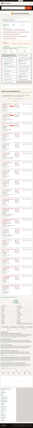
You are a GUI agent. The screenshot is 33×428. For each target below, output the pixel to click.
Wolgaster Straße (3, 414)
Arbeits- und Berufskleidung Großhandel (9, 38)
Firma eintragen (21, 0)
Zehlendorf (3, 323)
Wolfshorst (2, 412)
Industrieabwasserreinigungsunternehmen (24, 66)
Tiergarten (19, 318)
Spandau (3, 317)
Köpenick (19, 309)
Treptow (3, 320)
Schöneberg (19, 315)
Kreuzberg (3, 309)
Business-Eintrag (27, 43)
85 (17, 51)
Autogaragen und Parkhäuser (8, 79)
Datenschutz (16, 424)
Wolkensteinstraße (3, 417)
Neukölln (19, 312)
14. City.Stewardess (5, 229)
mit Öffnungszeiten (6, 43)
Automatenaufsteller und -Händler (23, 79)
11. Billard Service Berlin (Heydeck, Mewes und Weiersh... (8, 200)
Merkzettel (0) (12, 0)
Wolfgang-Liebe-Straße (4, 400)
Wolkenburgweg (3, 415)
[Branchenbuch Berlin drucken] (1, 327)
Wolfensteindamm (3, 392)
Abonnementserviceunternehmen (23, 71)
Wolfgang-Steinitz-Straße (4, 401)
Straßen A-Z (30, 424)
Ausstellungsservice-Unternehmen (24, 32)
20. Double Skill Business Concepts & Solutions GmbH (8, 286)
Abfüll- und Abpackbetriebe (7, 71)
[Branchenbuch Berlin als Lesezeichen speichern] (17, 327)
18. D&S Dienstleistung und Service (8, 267)
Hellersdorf (3, 307)
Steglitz (19, 317)
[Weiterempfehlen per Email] (28, 104)
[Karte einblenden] (23, 104)
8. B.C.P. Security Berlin (6, 170)
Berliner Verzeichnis (5, 17)
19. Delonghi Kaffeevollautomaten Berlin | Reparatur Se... (8, 277)
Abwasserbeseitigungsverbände (8, 29)
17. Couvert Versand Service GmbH (8, 258)
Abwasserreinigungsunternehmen (20, 29)
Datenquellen (26, 424)
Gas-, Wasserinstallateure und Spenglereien (10, 36)
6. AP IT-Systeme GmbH (6, 153)
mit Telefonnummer (14, 43)
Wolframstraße (3, 404)
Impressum (13, 424)
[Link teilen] (9, 327)
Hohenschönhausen (20, 307)
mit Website (21, 43)
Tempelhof (3, 318)
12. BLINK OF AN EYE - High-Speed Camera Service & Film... (8, 209)
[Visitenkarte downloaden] (27, 104)
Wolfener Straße (3, 390)
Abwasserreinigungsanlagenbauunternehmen (10, 32)
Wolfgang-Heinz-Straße (4, 398)
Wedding (19, 320)
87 (10, 50)
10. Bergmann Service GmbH (7, 189)
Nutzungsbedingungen (21, 424)
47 (3, 50)
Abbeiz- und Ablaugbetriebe (22, 36)
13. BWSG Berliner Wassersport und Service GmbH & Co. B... (8, 220)
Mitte (2, 312)
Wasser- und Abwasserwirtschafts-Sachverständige (11, 34)
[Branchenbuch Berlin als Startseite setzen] (25, 327)
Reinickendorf (3, 315)
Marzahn (19, 310)
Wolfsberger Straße (3, 406)
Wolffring (2, 395)
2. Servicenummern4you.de (6, 114)
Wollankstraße (3, 418)
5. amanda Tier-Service (6, 143)
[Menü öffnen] (31, 3)
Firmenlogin (16, 0)
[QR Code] (30, 104)
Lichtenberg (3, 310)
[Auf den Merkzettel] (25, 104)
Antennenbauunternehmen (7, 76)
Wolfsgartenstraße (3, 409)
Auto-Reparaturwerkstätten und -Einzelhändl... (22, 76)
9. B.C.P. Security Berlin (6, 180)
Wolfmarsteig (2, 403)
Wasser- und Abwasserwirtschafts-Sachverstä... (23, 61)
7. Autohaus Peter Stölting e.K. (7, 162)
